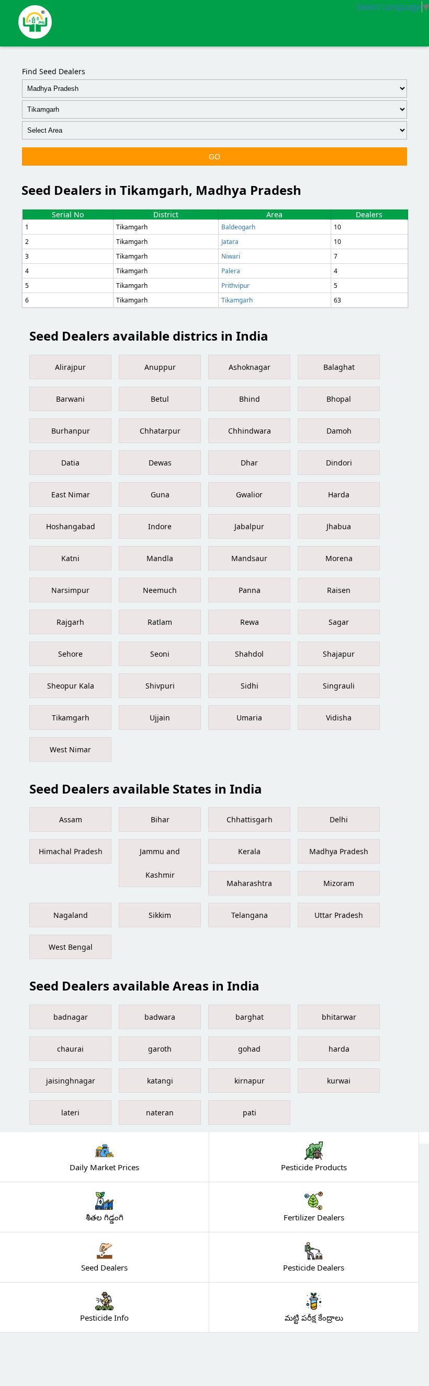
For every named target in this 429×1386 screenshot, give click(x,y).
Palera (230, 270)
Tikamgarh (237, 300)
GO (214, 157)
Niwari (230, 256)
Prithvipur (235, 285)
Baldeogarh (238, 227)
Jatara (230, 241)
